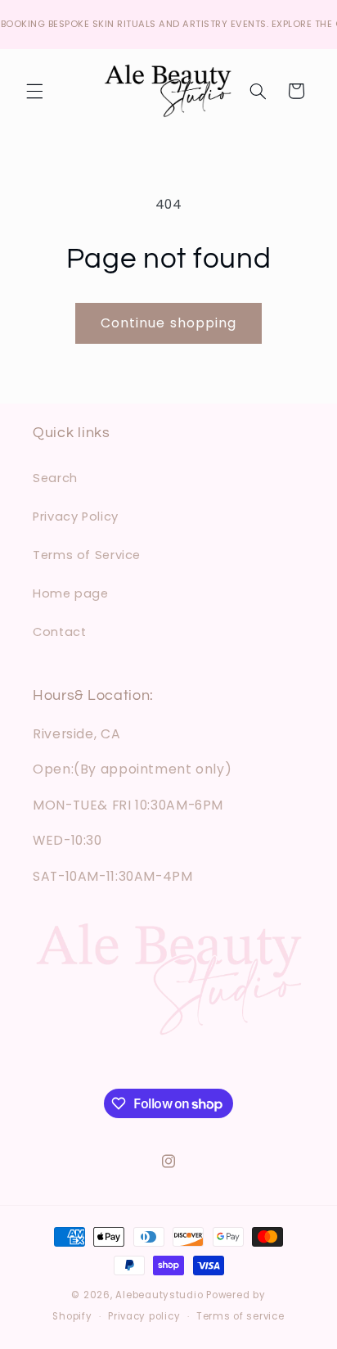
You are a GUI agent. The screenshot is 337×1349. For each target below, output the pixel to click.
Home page (71, 593)
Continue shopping (168, 323)
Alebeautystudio (159, 1295)
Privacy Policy (76, 516)
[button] (34, 91)
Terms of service (240, 1316)
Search (55, 478)
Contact (59, 632)
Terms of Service (87, 555)
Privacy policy (144, 1316)
